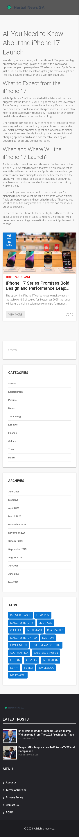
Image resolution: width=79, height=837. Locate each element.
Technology (14, 416)
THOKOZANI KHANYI (18, 277)
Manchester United (23, 637)
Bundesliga (46, 667)
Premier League (20, 615)
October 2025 (15, 541)
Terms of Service (16, 790)
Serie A (28, 667)
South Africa (19, 652)
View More (15, 314)
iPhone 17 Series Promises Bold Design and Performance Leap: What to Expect (37, 286)
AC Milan (31, 660)
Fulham (15, 660)
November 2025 (17, 532)
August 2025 (15, 557)
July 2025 (13, 565)
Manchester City (21, 622)
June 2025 (13, 574)
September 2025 (17, 549)
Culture (12, 441)
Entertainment (15, 391)
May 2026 (13, 499)
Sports (12, 383)
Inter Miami (34, 630)
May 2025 (13, 582)
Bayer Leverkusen (46, 652)
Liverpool (45, 622)
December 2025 (17, 524)
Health (11, 457)
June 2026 (13, 491)
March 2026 (14, 516)
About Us (11, 782)
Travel (11, 449)
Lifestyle (13, 424)
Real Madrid (55, 630)
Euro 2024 (42, 615)
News (11, 408)
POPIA (9, 812)
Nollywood (18, 675)
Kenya (14, 667)
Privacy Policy (14, 797)
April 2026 (13, 508)
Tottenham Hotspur (46, 645)
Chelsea (15, 630)
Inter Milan (50, 660)
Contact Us (12, 805)
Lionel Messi (18, 645)
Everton (48, 637)
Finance (12, 433)
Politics (12, 400)
